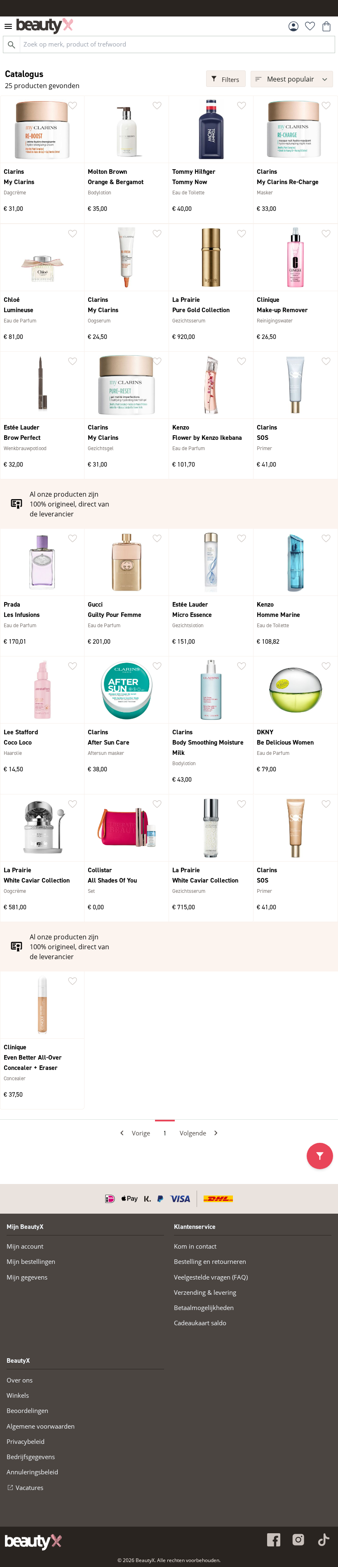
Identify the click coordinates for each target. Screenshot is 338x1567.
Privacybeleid (26, 1441)
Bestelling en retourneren (210, 1261)
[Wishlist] (310, 26)
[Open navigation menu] (8, 26)
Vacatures (29, 1487)
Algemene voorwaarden (41, 1426)
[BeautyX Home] (44, 26)
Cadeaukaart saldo (200, 1323)
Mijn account (25, 1246)
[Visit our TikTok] (323, 1540)
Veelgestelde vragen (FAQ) (211, 1277)
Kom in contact (195, 1246)
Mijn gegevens (27, 1277)
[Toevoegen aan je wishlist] (72, 106)
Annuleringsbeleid (32, 1472)
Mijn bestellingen (31, 1261)
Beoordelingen (27, 1410)
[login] (293, 26)
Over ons (20, 1380)
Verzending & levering (205, 1292)
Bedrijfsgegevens (31, 1457)
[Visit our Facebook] (274, 1540)
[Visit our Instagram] (298, 1540)
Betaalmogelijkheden (204, 1307)
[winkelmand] (326, 26)
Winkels (18, 1395)
